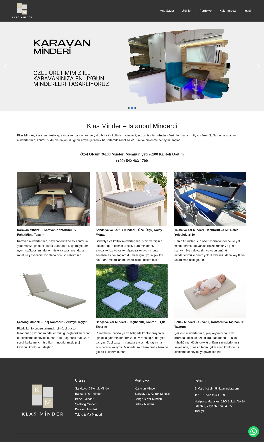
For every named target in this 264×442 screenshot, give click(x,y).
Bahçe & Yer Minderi (88, 393)
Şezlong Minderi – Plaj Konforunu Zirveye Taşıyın (52, 322)
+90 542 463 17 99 (212, 395)
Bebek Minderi (84, 399)
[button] (5, 66)
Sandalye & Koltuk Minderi (92, 388)
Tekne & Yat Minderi (88, 414)
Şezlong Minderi (86, 404)
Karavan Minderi (86, 409)
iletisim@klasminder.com (222, 388)
